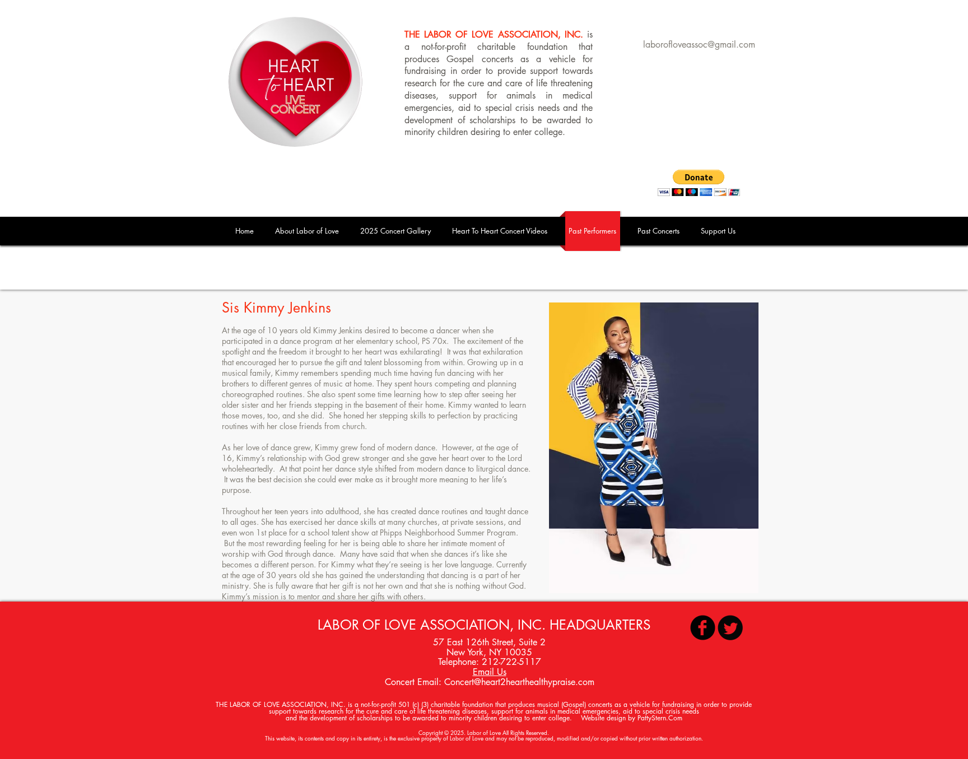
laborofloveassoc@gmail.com (699, 44)
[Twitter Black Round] (730, 627)
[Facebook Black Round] (702, 627)
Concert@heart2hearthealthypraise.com (519, 682)
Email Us (489, 672)
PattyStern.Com (659, 718)
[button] (659, 231)
